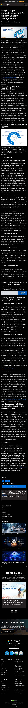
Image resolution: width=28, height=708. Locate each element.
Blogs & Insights (4, 668)
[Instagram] (18, 648)
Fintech (16, 687)
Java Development (4, 691)
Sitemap (14, 704)
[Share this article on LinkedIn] (3, 481)
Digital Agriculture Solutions (20, 689)
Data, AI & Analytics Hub (19, 671)
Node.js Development (5, 694)
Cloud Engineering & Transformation (18, 669)
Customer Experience (7, 510)
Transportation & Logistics (20, 691)
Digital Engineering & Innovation (19, 662)
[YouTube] (16, 648)
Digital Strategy (6, 514)
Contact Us (14, 486)
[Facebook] (10, 648)
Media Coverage (4, 670)
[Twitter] (12, 648)
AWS (2, 681)
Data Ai (4, 512)
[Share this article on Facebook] (6, 481)
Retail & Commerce (18, 683)
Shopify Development (5, 687)
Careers (2, 665)
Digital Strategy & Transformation (18, 666)
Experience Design (18, 673)
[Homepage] (5, 5)
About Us (3, 674)
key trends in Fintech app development (16, 399)
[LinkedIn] (14, 648)
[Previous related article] (12, 611)
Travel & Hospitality (18, 681)
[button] (26, 4)
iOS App (2, 683)
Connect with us (7, 631)
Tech (3, 518)
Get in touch (23, 467)
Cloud (3, 507)
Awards (2, 663)
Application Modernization (20, 676)
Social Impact (3, 672)
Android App (3, 685)
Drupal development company (8, 77)
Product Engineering (7, 516)
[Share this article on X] (8, 481)
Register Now (21, 1)
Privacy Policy (14, 706)
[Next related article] (16, 611)
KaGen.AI (4, 495)
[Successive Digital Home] (14, 641)
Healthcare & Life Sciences (20, 685)
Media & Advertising (18, 694)
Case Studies (3, 661)
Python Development (5, 689)
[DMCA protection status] (14, 701)
